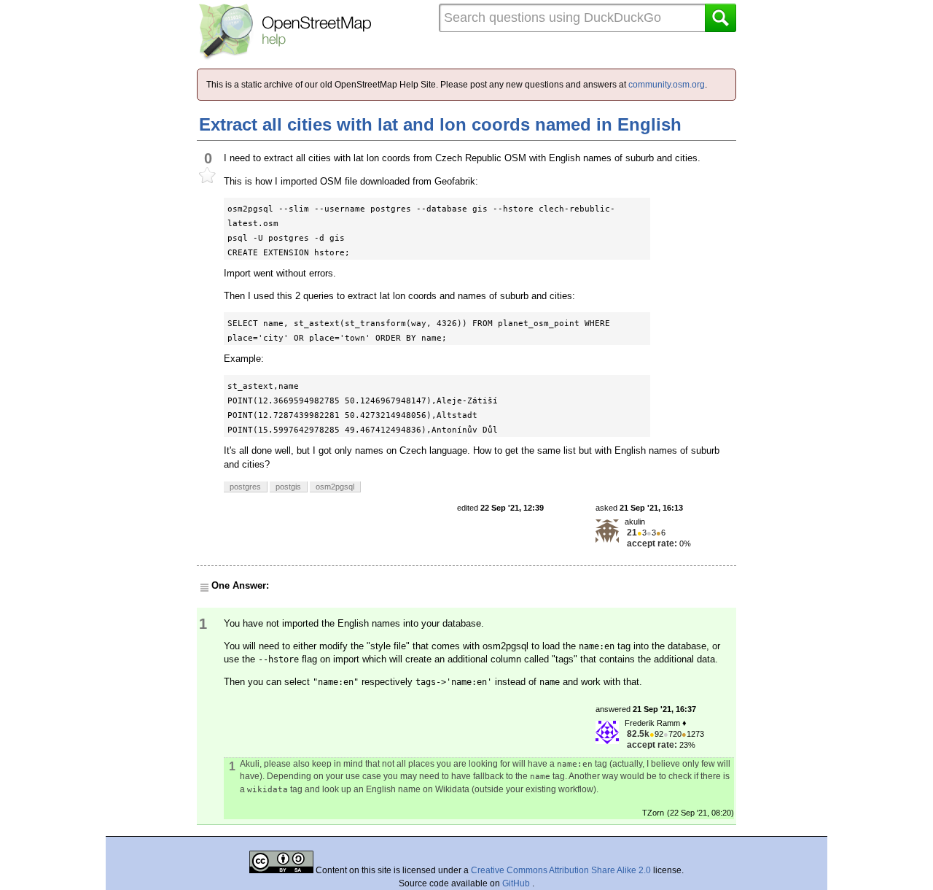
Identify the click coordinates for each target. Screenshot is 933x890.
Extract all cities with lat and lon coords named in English (440, 124)
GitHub (517, 883)
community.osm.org (666, 85)
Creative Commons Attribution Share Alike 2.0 (561, 870)
